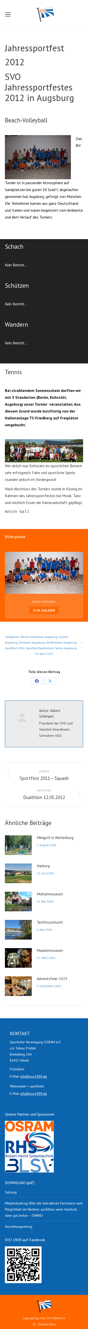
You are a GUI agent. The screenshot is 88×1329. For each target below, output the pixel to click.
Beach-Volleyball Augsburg (39, 637)
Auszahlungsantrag (18, 1226)
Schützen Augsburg (32, 642)
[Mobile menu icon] (8, 14)
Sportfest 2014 (15, 648)
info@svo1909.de (33, 1076)
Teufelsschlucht (50, 922)
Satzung (11, 1192)
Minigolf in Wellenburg (55, 837)
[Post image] (18, 845)
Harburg (43, 865)
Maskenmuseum (50, 950)
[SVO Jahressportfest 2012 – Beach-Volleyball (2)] (38, 157)
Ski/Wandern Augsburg (61, 642)
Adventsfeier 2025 (52, 978)
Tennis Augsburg (66, 648)
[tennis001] (44, 450)
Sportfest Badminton (40, 648)
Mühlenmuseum (50, 893)
